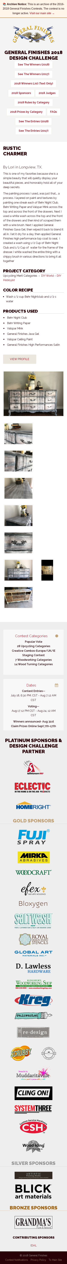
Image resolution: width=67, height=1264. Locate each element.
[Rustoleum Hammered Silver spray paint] (18, 543)
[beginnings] (18, 597)
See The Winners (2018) (33, 64)
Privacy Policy (38, 1260)
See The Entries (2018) (33, 121)
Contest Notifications (16, 1260)
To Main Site (55, 1260)
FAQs (53, 111)
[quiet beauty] (18, 570)
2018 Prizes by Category (26, 111)
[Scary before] (47, 570)
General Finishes (33, 34)
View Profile (19, 359)
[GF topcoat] (18, 516)
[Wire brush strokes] (18, 488)
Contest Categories (31, 636)
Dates (31, 685)
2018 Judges (47, 93)
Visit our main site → (42, 13)
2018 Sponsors (21, 93)
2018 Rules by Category (33, 102)
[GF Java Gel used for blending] (18, 461)
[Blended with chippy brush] (18, 434)
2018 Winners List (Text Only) (33, 83)
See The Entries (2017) (33, 130)
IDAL (33, 1245)
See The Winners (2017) (33, 74)
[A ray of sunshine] (33, 394)
